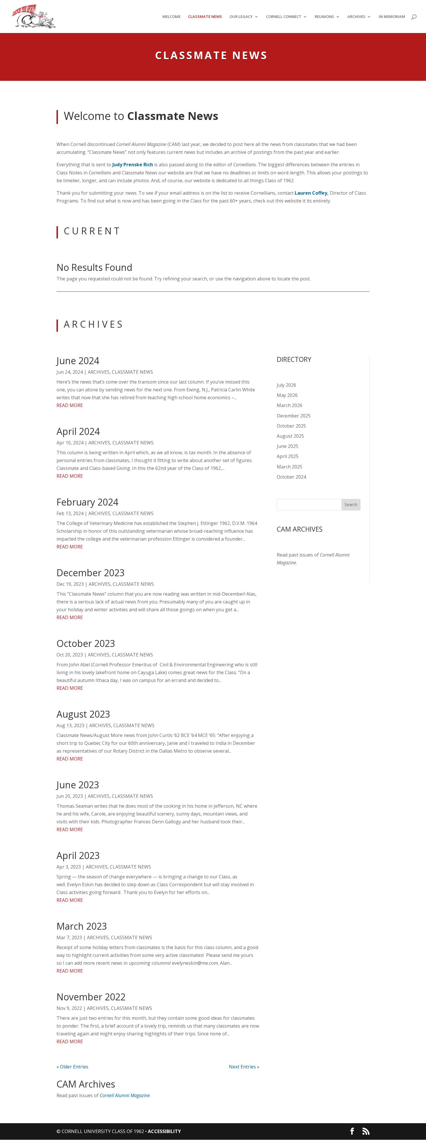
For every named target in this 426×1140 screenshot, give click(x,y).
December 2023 (91, 572)
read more (70, 405)
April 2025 (287, 456)
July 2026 (286, 385)
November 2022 (91, 997)
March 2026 (289, 405)
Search (351, 504)
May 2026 (287, 395)
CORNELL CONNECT (283, 16)
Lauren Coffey (311, 193)
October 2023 (86, 643)
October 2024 (291, 477)
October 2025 (291, 426)
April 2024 (78, 431)
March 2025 (289, 467)
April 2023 (78, 855)
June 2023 (78, 784)
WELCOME (171, 16)
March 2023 (82, 926)
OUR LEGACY (241, 16)
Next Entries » (244, 1067)
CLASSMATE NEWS (205, 16)
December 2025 (294, 416)
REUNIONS (324, 16)
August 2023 (83, 714)
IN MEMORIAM (392, 16)
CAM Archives (86, 1084)
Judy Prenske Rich (132, 164)
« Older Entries (72, 1067)
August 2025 (290, 436)
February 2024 (87, 502)
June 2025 (287, 446)
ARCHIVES (356, 16)
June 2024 (78, 360)
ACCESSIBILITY (164, 1131)
